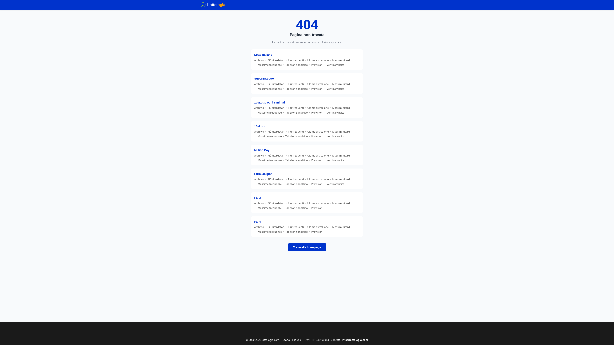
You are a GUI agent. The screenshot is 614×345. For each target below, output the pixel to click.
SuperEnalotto (264, 78)
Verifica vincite (335, 65)
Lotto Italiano (263, 54)
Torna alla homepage (307, 247)
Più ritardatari (276, 60)
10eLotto (260, 126)
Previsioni (317, 65)
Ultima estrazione (318, 60)
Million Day (261, 150)
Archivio (259, 60)
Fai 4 (257, 221)
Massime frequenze (270, 65)
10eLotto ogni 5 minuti (269, 102)
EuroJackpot (263, 174)
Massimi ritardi (341, 60)
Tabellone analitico (296, 65)
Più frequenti (296, 60)
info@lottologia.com (355, 340)
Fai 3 (257, 197)
